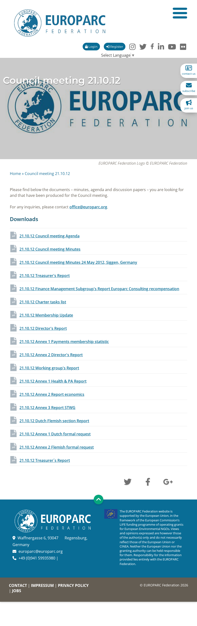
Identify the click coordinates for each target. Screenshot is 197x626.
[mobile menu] (180, 13)
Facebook (147, 481)
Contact (18, 585)
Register (116, 46)
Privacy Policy (73, 585)
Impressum (42, 585)
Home (15, 173)
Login (93, 46)
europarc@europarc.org (40, 551)
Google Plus (168, 481)
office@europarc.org (88, 207)
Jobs (16, 590)
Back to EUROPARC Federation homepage (60, 23)
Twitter (127, 481)
